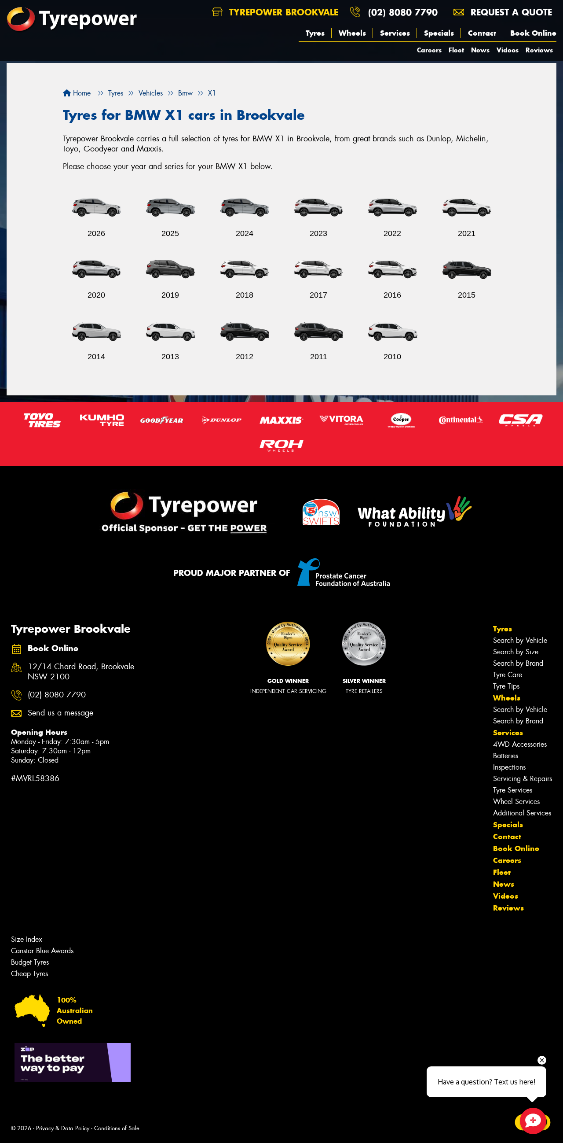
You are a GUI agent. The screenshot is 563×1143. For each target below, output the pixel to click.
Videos (508, 50)
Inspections (509, 767)
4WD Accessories (520, 744)
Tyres (315, 33)
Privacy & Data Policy (62, 1128)
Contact (482, 33)
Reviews (539, 50)
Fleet (456, 50)
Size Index (26, 939)
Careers (429, 50)
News (480, 50)
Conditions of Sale (116, 1128)
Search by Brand (518, 663)
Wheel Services (516, 801)
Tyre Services (512, 790)
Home (81, 93)
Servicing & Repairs (522, 778)
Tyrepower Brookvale (282, 12)
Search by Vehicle (520, 640)
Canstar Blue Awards (42, 950)
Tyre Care (507, 674)
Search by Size (515, 651)
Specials (439, 33)
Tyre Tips (506, 686)
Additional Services (522, 813)
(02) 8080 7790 (403, 12)
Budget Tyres (30, 962)
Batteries (505, 755)
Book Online (533, 33)
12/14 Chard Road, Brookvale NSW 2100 (81, 672)
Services (395, 33)
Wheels (352, 33)
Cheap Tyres (29, 973)
